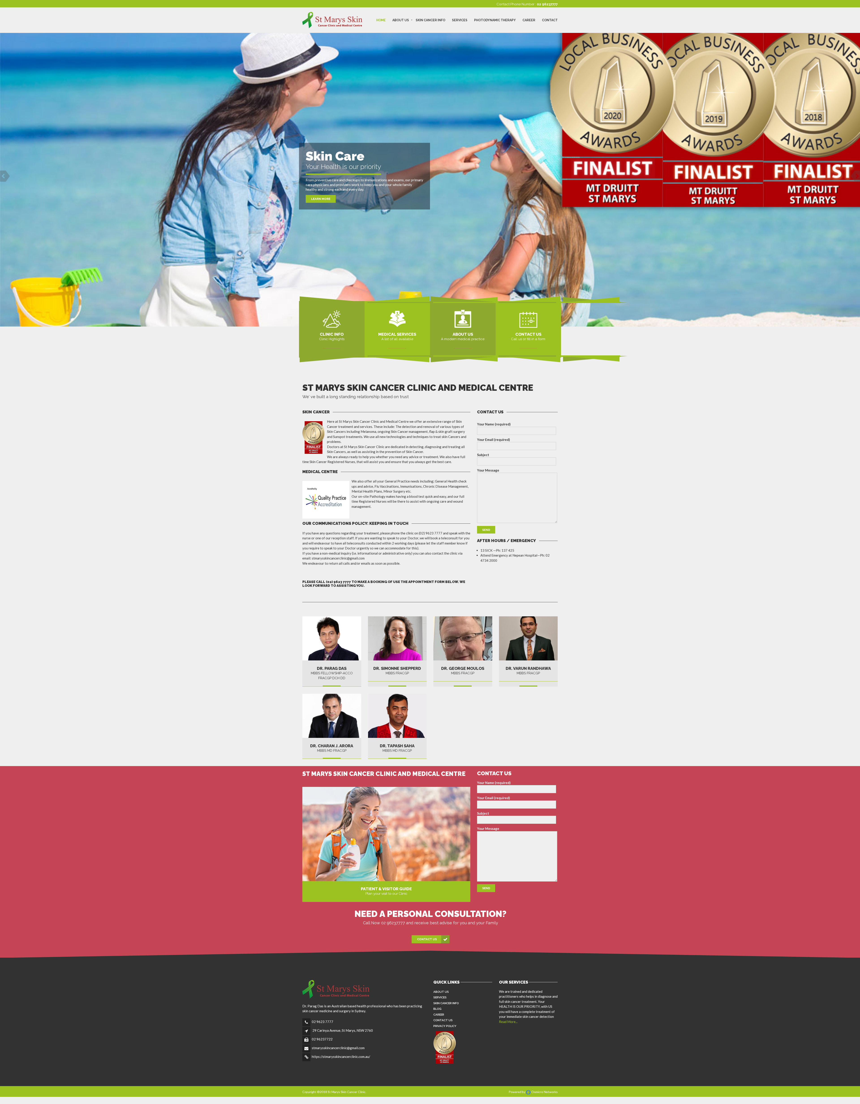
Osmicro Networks (544, 1092)
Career (528, 20)
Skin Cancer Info (430, 20)
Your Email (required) (493, 440)
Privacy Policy (444, 1026)
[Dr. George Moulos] (462, 638)
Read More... (508, 1022)
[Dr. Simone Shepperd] (397, 638)
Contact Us (427, 939)
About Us (400, 20)
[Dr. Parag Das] (463, 318)
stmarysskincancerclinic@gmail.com (338, 1048)
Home (381, 20)
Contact (550, 20)
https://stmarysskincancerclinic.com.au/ (341, 1057)
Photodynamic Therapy (495, 20)
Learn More (320, 198)
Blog (437, 1008)
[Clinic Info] (332, 318)
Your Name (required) (494, 424)
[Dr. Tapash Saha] (397, 716)
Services (459, 20)
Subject (483, 455)
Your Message (488, 470)
